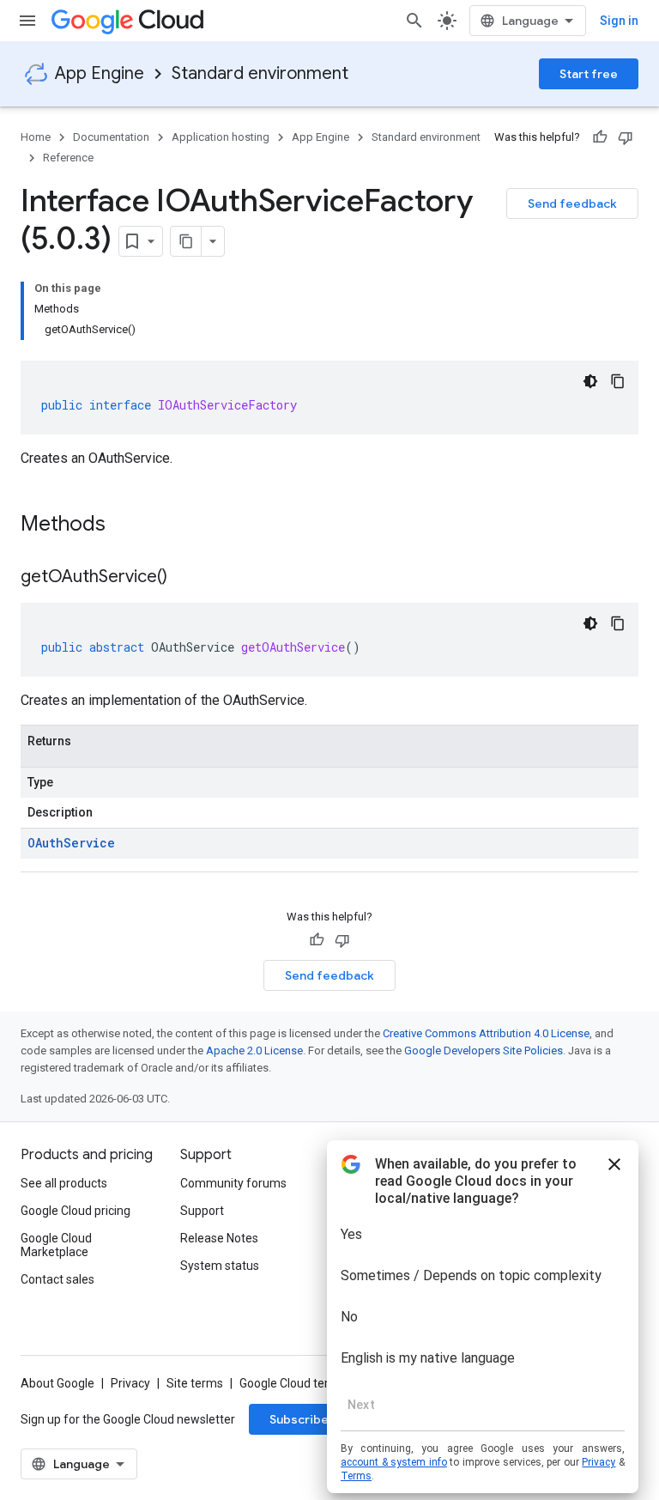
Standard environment (260, 73)
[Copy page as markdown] (186, 241)
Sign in (619, 20)
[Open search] (414, 20)
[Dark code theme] (590, 381)
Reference (68, 157)
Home (36, 137)
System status (219, 1265)
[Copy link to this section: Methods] (128, 525)
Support (202, 1211)
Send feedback (572, 203)
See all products (64, 1183)
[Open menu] (27, 20)
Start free (588, 74)
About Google (57, 1383)
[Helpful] (600, 137)
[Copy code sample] (618, 381)
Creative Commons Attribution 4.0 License (486, 1033)
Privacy (130, 1383)
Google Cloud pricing (75, 1211)
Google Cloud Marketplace (56, 1245)
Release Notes (219, 1238)
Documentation (111, 137)
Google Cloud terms (292, 1383)
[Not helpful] (625, 137)
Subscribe (299, 1419)
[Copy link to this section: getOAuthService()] (184, 578)
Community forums (233, 1183)
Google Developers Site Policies (483, 1050)
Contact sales (57, 1279)
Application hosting (220, 137)
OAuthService (71, 843)
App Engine (99, 73)
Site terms (194, 1383)
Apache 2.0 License (254, 1050)
